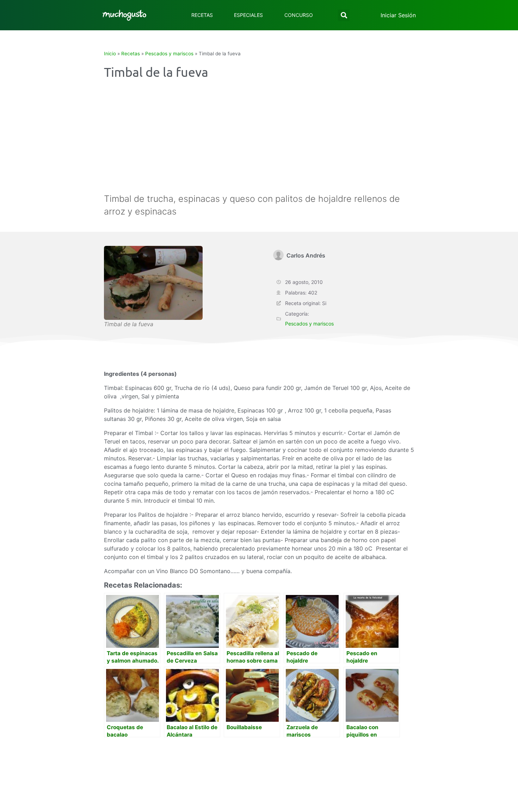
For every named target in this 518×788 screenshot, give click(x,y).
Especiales (248, 15)
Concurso (298, 15)
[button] (344, 15)
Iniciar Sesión (398, 15)
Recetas (202, 15)
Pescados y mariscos (169, 53)
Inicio (110, 53)
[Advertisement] (259, 139)
